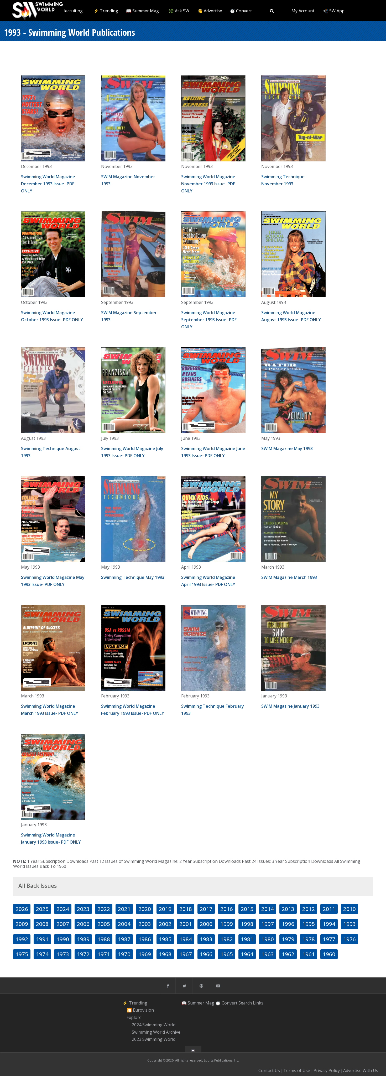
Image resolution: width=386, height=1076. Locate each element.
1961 (308, 954)
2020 (144, 908)
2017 (206, 908)
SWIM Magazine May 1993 (287, 448)
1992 (21, 939)
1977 (329, 939)
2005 (103, 923)
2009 (21, 923)
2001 (185, 923)
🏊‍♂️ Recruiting (69, 11)
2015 (247, 908)
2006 (83, 923)
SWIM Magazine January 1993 (290, 706)
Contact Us (269, 1070)
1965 (226, 954)
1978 (308, 939)
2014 (267, 908)
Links (258, 1003)
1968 (165, 954)
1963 (267, 954)
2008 (42, 923)
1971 (103, 954)
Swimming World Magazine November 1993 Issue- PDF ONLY (208, 184)
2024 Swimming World (153, 1025)
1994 (329, 923)
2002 (165, 923)
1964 (247, 954)
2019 (165, 908)
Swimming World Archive (156, 1032)
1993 (349, 923)
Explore (134, 1017)
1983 (206, 939)
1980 (267, 939)
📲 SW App (334, 11)
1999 (226, 923)
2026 (21, 908)
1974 (42, 954)
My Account (302, 11)
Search (245, 1003)
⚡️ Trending (105, 11)
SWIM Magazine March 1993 (289, 577)
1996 (288, 923)
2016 (226, 908)
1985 (165, 939)
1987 (124, 939)
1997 (267, 923)
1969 (144, 954)
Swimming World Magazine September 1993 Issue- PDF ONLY (209, 320)
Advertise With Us (360, 1070)
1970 (124, 954)
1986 (144, 939)
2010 (349, 908)
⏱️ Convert (241, 11)
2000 (206, 923)
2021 (124, 908)
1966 (206, 954)
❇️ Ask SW (179, 11)
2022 (103, 908)
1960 (329, 954)
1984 (185, 939)
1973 (62, 954)
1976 (349, 939)
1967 (185, 954)
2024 (62, 908)
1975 (21, 954)
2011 (329, 908)
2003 (144, 923)
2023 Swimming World (153, 1039)
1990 (62, 939)
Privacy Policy (327, 1070)
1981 (247, 939)
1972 (83, 954)
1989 (83, 939)
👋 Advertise (209, 11)
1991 (42, 939)
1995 (308, 923)
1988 (103, 939)
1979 (288, 939)
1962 (288, 954)
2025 (42, 908)
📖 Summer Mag (142, 11)
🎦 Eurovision (140, 1010)
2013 (288, 908)
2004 (124, 923)
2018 (185, 908)
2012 (308, 908)
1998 (247, 923)
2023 (83, 908)
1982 (226, 939)
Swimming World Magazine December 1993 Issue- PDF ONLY (48, 184)
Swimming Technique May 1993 (132, 577)
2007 (62, 923)
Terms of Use (296, 1070)
